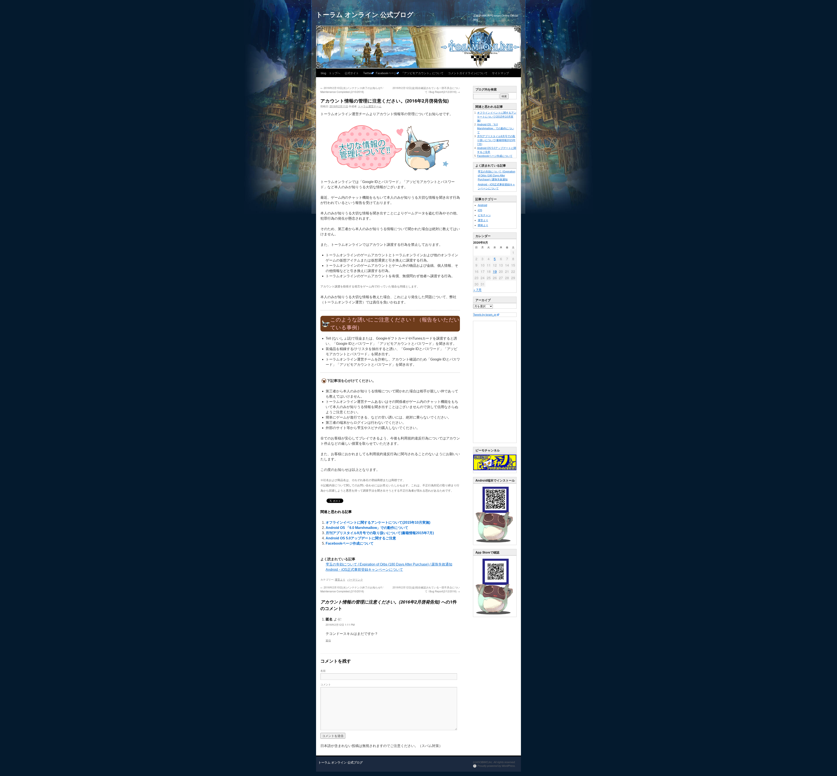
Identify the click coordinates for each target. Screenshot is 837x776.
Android (482, 205)
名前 (323, 670)
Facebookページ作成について (350, 543)
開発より (483, 225)
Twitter (367, 73)
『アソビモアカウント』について (422, 73)
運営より (340, 579)
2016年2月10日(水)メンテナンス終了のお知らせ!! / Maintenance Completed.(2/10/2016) (351, 90)
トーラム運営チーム (369, 106)
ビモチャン (484, 215)
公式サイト (352, 73)
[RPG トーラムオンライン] (494, 543)
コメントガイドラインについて (468, 73)
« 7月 (477, 289)
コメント (325, 684)
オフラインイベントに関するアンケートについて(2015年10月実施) (378, 522)
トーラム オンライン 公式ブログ (364, 14)
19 (495, 271)
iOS (480, 210)
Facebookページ (386, 73)
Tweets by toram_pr (484, 314)
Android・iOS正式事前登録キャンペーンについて (364, 569)
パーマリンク (355, 579)
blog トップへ (330, 73)
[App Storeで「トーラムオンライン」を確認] (494, 615)
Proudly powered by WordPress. (496, 765)
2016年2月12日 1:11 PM (340, 624)
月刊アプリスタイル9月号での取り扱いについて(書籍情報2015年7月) (380, 533)
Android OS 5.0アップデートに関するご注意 (361, 538)
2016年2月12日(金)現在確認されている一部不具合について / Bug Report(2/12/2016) (426, 90)
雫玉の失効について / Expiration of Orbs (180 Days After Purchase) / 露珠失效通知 (389, 564)
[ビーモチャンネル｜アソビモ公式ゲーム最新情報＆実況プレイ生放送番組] (494, 462)
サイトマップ (500, 73)
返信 (328, 640)
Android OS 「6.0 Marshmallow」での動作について (367, 528)
